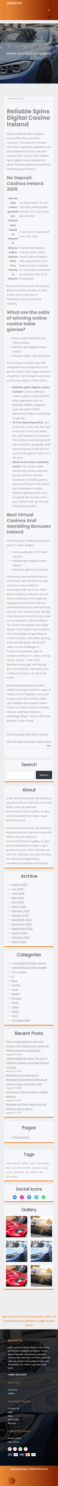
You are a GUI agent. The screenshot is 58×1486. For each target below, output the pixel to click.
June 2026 (18, 893)
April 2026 (18, 902)
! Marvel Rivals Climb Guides (29, 967)
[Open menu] (49, 10)
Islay (13, 1168)
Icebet (8, 1168)
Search (44, 775)
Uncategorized (21, 1020)
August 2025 (19, 933)
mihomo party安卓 (23, 1168)
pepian (45, 1168)
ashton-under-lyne (13, 1163)
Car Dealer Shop (18, 1469)
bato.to (32, 1163)
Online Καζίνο (37, 1168)
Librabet (17, 998)
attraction (25, 1163)
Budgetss (14, 3)
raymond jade (19, 1172)
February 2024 (21, 937)
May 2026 (18, 898)
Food (15, 989)
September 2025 (22, 928)
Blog (14, 981)
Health (16, 994)
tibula (41, 1172)
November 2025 (22, 924)
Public (15, 1011)
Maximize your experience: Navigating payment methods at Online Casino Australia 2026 (26, 1080)
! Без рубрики (19, 972)
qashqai (9, 1172)
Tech (15, 1016)
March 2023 (19, 942)
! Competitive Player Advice (29, 963)
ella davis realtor (43, 1163)
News (15, 1002)
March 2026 (19, 906)
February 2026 (21, 911)
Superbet (34, 1172)
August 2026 (19, 884)
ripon (27, 1172)
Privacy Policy (21, 1137)
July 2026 (17, 889)
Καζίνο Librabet (11, 1176)
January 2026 (20, 915)
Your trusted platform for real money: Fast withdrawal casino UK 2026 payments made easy (27, 1046)
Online (15, 1007)
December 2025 (22, 920)
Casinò (16, 985)
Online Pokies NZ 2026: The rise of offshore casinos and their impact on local (27, 1063)
